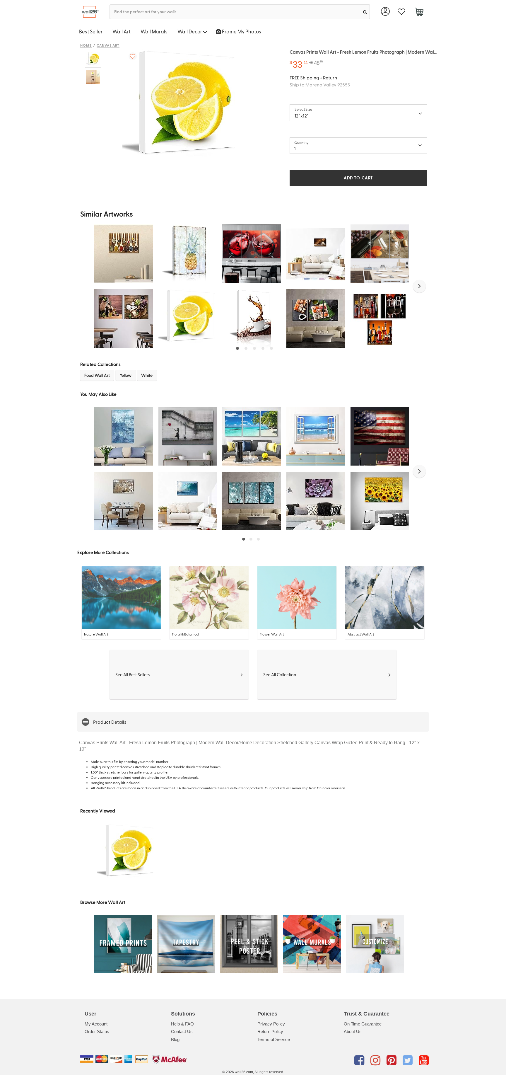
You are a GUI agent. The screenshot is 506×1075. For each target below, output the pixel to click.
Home (86, 45)
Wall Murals (154, 31)
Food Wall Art (97, 375)
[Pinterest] (393, 1060)
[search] (365, 11)
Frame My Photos (241, 31)
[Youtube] (424, 1060)
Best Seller (90, 31)
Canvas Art (108, 45)
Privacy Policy (271, 1023)
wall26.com (244, 1072)
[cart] (419, 13)
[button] (419, 286)
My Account (96, 1023)
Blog (175, 1039)
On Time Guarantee (363, 1023)
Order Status (97, 1031)
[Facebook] (360, 1060)
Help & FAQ (182, 1023)
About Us (353, 1031)
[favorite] (401, 12)
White (147, 375)
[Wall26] (88, 12)
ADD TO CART (358, 177)
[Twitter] (409, 1060)
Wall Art (121, 31)
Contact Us (182, 1031)
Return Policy (270, 1031)
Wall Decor (190, 31)
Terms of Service (273, 1039)
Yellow (125, 375)
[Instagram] (376, 1060)
